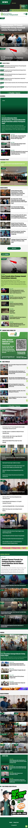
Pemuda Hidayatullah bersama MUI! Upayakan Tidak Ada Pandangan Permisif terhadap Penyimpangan (17, 325)
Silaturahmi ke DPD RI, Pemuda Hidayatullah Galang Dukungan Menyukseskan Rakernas (12, 164)
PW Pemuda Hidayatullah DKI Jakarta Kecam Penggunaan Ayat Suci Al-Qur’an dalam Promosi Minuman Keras (13, 75)
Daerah (3, 617)
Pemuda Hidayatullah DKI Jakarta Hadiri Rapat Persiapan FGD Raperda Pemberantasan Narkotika (12, 599)
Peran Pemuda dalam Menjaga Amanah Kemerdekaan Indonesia (12, 58)
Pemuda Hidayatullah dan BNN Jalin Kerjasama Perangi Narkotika (13, 536)
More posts (14, 248)
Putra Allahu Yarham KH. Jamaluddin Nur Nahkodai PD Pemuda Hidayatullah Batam (13, 432)
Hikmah (3, 636)
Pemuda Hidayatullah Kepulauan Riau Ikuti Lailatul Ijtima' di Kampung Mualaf (12, 626)
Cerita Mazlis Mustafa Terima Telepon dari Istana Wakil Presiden (17, 683)
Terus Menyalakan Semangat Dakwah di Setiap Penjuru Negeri (13, 655)
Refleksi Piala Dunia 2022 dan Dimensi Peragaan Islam (16, 677)
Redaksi (10, 822)
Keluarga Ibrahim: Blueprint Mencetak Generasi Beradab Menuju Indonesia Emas (13, 475)
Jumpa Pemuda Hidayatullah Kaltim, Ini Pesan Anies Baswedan (13, 506)
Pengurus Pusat (4, 734)
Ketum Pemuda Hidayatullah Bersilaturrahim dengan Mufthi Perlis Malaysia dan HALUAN (12, 526)
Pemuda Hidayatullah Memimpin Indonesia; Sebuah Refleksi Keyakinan (18, 318)
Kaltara (3, 745)
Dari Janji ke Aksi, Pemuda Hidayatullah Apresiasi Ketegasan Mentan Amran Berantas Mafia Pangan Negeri (13, 44)
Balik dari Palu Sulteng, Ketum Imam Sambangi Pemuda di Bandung (12, 510)
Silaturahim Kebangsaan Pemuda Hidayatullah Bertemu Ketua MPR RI (12, 471)
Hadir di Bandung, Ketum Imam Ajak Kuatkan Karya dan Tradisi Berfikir (20, 751)
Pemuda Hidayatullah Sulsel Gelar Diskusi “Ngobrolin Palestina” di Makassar (18, 397)
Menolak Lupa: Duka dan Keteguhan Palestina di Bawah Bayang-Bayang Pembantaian (16, 305)
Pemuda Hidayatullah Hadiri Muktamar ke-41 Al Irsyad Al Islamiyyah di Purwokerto (11, 502)
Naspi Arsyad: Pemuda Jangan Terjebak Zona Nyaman (11, 463)
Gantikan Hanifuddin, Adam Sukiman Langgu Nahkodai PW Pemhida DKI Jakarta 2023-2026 (12, 437)
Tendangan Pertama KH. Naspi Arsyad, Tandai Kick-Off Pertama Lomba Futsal (13, 87)
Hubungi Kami (16, 822)
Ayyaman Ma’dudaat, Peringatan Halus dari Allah (17, 671)
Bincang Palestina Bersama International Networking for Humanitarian (20, 740)
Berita (2, 34)
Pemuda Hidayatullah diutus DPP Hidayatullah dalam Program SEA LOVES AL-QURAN (13, 492)
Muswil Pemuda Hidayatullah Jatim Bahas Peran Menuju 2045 (13, 423)
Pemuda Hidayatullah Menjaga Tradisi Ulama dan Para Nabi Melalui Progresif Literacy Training (13, 613)
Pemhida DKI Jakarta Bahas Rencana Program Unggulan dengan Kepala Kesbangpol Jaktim (13, 532)
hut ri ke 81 (2, 48)
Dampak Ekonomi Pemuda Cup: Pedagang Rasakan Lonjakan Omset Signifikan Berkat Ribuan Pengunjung (12, 79)
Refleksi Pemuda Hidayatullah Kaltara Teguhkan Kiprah (6, 751)
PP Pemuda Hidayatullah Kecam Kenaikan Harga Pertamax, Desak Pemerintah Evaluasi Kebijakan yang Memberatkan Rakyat (13, 466)
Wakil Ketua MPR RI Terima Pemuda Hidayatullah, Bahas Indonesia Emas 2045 (11, 497)
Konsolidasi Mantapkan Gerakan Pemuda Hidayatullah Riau (6, 740)
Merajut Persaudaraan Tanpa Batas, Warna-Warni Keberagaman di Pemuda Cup (14, 83)
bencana (2, 18)
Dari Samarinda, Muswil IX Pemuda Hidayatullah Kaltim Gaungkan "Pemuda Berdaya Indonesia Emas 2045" (13, 428)
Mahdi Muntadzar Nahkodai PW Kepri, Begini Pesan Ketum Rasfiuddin (12, 441)
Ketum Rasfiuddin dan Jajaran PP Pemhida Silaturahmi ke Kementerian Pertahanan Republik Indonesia (12, 542)
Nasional (3, 168)
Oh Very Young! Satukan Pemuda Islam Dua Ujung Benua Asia (12, 539)
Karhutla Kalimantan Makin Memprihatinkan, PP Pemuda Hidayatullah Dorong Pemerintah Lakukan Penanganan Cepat (13, 27)
